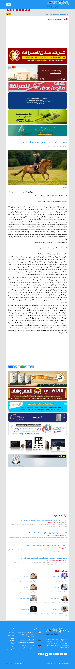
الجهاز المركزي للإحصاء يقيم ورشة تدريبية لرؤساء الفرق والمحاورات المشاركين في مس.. (25, 634)
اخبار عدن (11, 632)
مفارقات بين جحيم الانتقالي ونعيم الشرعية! (25, 581)
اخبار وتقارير (11, 635)
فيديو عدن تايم (10, 649)
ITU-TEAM (9, 663)
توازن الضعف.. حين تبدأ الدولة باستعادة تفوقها (55, 602)
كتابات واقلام (61, 571)
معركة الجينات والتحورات (61, 581)
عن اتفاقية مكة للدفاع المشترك (59, 592)
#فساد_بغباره (33, 603)
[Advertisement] (37, 34)
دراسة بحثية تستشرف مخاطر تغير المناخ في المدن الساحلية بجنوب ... (45, 545)
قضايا (12, 643)
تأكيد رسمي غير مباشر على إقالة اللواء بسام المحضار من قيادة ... (46, 533)
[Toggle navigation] (8, 4)
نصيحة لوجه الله (32, 614)
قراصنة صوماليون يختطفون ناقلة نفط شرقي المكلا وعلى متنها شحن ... (44, 558)
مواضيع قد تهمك (59, 515)
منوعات (12, 646)
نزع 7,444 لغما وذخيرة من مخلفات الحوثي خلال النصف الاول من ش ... (44, 520)
